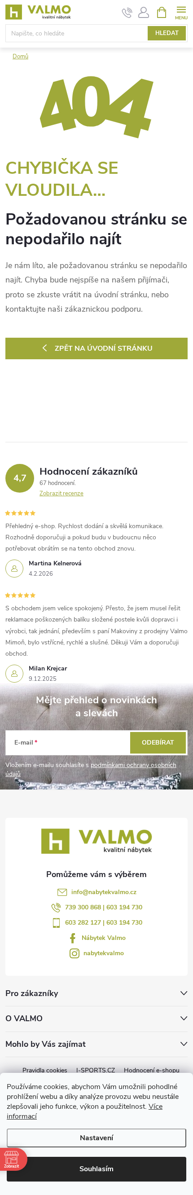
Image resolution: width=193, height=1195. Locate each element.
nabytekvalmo (103, 953)
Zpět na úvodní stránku (104, 348)
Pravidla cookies (44, 1070)
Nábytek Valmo (104, 938)
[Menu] (181, 12)
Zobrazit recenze (61, 493)
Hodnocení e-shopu (152, 1070)
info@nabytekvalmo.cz (103, 892)
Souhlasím (96, 1169)
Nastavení (96, 1138)
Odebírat (158, 742)
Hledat (167, 33)
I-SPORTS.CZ (95, 1070)
